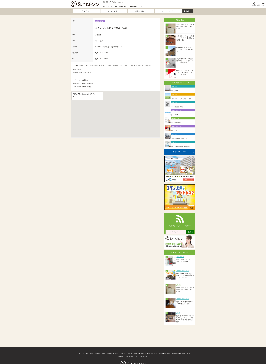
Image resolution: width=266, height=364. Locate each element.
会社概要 (120, 356)
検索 (187, 11)
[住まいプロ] (85, 4)
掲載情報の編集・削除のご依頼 (181, 353)
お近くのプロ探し (120, 6)
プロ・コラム (107, 6)
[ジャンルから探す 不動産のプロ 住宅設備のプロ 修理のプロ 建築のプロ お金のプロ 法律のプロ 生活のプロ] (113, 11)
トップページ (80, 353)
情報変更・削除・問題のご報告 (82, 72)
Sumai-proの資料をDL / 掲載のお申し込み (145, 353)
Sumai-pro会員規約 (164, 353)
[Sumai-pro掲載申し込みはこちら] (179, 247)
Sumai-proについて (136, 6)
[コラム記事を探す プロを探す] (86, 11)
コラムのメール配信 (126, 353)
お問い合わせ (129, 356)
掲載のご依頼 (77, 69)
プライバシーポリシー (141, 356)
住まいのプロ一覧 (179, 152)
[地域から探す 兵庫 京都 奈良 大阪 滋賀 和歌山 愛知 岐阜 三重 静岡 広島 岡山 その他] (141, 11)
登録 (189, 232)
